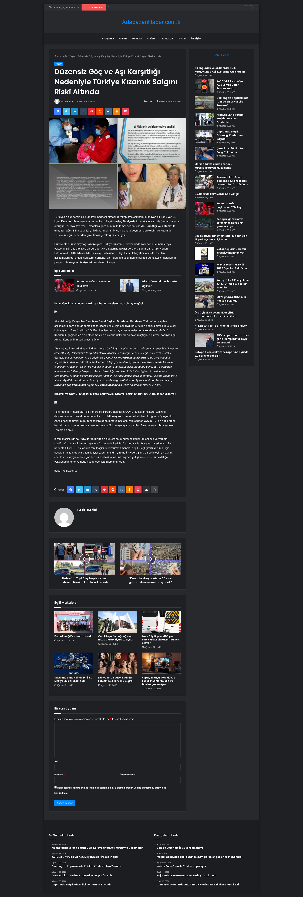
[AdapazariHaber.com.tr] (151, 22)
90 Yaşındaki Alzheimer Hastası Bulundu (231, 298)
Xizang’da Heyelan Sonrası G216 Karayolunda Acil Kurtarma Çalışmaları (220, 69)
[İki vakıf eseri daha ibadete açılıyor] (129, 285)
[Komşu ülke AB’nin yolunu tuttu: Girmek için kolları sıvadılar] (204, 285)
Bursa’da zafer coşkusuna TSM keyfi (230, 205)
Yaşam (182, 38)
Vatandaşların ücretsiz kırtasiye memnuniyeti (231, 250)
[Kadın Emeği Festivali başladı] (73, 622)
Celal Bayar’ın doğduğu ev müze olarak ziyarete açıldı (115, 638)
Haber (123, 38)
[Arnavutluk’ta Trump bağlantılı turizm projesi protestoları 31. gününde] (204, 182)
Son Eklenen (222, 55)
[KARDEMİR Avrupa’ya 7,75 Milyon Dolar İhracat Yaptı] (204, 86)
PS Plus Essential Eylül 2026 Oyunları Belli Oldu (232, 266)
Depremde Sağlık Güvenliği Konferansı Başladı (230, 135)
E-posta (59, 774)
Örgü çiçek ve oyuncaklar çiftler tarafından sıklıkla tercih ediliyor (216, 314)
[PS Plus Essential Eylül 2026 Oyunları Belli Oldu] (204, 269)
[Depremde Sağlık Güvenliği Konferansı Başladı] (204, 136)
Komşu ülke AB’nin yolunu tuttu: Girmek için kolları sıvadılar (233, 283)
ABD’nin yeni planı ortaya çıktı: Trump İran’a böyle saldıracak (233, 338)
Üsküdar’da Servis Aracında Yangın (217, 194)
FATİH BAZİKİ (67, 101)
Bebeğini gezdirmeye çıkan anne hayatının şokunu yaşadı (230, 222)
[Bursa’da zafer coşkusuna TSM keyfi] (64, 285)
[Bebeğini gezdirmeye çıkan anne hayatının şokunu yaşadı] (204, 223)
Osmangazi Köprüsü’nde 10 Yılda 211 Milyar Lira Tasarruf (138, 7)
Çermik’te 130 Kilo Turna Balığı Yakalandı (232, 150)
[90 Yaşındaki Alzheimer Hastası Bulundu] (204, 301)
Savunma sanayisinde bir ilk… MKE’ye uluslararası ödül (73, 679)
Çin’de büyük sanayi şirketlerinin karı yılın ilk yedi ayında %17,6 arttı (221, 237)
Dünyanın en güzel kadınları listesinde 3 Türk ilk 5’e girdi (115, 679)
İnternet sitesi (128, 774)
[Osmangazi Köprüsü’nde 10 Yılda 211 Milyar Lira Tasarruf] (204, 102)
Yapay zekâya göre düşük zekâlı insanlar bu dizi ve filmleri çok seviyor (158, 681)
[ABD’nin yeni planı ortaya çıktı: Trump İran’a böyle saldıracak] (204, 340)
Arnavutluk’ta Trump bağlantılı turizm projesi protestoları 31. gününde (232, 180)
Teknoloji (166, 38)
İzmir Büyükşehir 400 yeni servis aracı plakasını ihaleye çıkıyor (160, 640)
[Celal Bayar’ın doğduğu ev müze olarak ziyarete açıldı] (117, 622)
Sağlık (151, 38)
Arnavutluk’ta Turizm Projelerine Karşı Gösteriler (230, 118)
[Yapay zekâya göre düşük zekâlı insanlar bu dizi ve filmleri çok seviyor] (161, 663)
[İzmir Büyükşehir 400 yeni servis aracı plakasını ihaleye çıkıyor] (161, 622)
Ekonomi (137, 38)
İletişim (196, 38)
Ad (56, 761)
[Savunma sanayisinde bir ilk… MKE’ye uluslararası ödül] (73, 663)
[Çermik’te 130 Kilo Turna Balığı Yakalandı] (204, 153)
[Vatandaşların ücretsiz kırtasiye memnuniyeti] (204, 253)
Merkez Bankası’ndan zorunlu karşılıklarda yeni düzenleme (213, 165)
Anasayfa (108, 38)
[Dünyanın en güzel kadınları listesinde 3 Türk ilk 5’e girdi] (117, 663)
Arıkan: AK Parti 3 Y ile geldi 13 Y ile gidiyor (221, 326)
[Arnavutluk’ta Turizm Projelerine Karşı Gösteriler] (204, 119)
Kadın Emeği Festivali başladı (73, 636)
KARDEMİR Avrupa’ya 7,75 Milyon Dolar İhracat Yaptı (230, 84)
